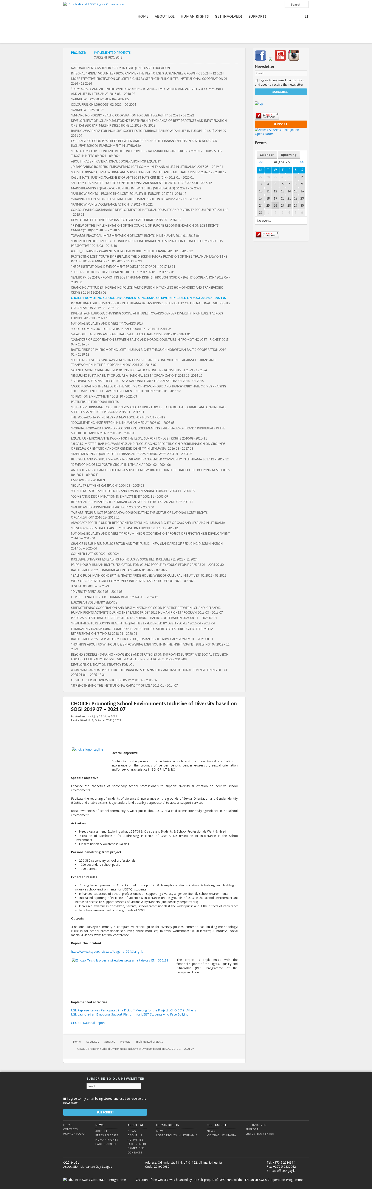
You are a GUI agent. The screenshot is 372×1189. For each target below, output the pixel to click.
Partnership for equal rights (95, 402)
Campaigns (136, 1148)
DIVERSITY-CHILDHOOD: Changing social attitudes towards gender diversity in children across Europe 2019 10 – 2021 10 (147, 316)
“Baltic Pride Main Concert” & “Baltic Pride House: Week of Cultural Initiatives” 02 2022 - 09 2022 (148, 575)
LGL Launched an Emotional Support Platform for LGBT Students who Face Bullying (129, 1014)
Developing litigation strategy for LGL (102, 665)
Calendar (267, 155)
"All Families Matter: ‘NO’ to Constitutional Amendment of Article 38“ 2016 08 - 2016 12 (141, 183)
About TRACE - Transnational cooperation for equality (116, 161)
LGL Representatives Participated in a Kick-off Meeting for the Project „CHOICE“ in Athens (133, 1010)
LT (307, 17)
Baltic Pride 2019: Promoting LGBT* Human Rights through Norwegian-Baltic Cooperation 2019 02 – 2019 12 (148, 352)
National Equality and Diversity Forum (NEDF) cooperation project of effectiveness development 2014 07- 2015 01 (150, 536)
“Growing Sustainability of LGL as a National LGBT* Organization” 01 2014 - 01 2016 (137, 381)
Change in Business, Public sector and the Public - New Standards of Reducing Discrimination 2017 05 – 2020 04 (147, 546)
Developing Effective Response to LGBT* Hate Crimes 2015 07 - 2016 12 (126, 220)
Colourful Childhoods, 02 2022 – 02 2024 (103, 105)
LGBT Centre (137, 1144)
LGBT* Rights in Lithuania (176, 1135)
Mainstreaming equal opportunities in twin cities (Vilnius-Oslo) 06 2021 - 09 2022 (136, 188)
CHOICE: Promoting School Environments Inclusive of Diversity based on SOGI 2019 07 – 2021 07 (148, 298)
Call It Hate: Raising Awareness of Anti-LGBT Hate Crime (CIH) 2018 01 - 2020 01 (132, 178)
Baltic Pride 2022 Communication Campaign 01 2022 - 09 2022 (119, 570)
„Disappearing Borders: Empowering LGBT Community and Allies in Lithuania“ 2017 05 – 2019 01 (147, 167)
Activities (109, 1041)
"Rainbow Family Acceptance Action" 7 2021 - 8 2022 (112, 204)
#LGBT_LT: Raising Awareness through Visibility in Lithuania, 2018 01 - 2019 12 (132, 251)
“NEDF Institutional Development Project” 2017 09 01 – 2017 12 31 (123, 267)
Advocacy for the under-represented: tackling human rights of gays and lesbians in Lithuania (148, 523)
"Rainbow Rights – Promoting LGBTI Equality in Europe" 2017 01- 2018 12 (128, 194)
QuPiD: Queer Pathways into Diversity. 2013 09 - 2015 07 (114, 680)
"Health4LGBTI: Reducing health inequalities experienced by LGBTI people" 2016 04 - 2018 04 (143, 623)
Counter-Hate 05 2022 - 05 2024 (95, 554)
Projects (125, 1041)
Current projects (108, 57)
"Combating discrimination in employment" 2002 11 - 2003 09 (119, 497)
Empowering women (88, 480)
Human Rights (195, 17)
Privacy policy (74, 1133)
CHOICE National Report (88, 1023)
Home (143, 17)
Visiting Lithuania (221, 1135)
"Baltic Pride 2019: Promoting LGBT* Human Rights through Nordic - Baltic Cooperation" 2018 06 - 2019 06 (150, 280)
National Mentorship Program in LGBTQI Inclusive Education (120, 68)
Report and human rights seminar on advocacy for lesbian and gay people (132, 502)
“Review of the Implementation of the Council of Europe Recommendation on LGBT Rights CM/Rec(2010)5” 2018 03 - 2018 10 (145, 228)
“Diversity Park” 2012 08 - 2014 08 (96, 592)
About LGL (165, 17)
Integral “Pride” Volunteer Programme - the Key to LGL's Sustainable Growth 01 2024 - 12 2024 (147, 73)
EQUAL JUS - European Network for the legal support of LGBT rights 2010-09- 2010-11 (139, 438)
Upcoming (289, 155)
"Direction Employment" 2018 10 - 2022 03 (104, 396)
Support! (257, 17)
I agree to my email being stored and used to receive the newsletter (279, 82)
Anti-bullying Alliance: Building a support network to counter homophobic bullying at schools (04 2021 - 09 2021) (150, 473)
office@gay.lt (286, 1171)
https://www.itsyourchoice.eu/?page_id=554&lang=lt (107, 951)
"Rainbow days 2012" (87, 110)
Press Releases (106, 1135)
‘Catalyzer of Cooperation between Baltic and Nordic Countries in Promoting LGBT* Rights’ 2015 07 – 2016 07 (150, 342)
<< (261, 162)
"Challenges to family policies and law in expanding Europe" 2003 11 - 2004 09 (133, 491)
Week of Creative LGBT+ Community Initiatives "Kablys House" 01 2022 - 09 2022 (133, 581)
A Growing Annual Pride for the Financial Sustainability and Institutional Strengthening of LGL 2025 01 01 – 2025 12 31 (149, 673)
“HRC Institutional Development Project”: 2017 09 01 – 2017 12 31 (123, 272)
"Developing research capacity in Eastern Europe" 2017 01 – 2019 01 (125, 528)
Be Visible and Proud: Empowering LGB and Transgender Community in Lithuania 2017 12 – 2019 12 (150, 459)
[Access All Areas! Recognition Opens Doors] (281, 134)
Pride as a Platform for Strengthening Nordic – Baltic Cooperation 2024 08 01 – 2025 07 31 (144, 618)
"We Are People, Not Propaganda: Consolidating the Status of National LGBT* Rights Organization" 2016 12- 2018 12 (139, 515)
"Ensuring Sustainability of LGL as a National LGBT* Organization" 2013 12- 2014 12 (136, 376)
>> (302, 162)
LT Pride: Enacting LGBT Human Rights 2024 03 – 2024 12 (114, 597)
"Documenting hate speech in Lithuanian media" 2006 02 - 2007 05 (123, 423)
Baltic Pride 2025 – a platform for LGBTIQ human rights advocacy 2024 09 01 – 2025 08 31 (142, 639)
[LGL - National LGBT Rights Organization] (93, 21)
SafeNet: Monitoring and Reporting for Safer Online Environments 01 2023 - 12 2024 (139, 370)
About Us (135, 1135)
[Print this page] (236, 716)
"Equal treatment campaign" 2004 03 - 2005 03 (107, 486)
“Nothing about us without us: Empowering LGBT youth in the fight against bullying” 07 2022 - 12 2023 (150, 647)
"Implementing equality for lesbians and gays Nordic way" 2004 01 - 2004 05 (131, 454)
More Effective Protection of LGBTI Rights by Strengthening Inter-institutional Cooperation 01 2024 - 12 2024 (149, 81)
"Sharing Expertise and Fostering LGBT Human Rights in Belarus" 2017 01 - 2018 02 (136, 199)
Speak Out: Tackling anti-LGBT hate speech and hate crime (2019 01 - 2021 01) (131, 334)
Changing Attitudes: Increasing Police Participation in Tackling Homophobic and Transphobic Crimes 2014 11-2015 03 (147, 290)
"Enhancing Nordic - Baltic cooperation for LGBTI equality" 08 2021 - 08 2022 (132, 115)
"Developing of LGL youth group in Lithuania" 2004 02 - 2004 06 (121, 465)
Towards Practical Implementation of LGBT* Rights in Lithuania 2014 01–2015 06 (135, 236)
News (99, 1125)
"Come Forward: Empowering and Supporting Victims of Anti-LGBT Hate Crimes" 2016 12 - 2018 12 (148, 172)
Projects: (78, 53)
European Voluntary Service (94, 602)
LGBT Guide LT (106, 1144)
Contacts (70, 1129)
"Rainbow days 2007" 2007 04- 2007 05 (100, 99)
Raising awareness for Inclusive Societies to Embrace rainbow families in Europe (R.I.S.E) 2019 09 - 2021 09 (149, 133)
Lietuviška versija (260, 1133)
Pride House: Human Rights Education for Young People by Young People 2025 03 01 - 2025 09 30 (147, 565)
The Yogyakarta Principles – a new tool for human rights (118, 417)
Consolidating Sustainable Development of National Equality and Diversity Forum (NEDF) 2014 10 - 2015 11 (149, 212)
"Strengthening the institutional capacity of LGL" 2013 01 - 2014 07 (124, 685)
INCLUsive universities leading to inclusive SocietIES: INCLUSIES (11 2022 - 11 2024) (134, 559)
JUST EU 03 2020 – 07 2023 (90, 586)
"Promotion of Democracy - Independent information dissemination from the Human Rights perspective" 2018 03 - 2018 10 (147, 244)
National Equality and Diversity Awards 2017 (107, 323)
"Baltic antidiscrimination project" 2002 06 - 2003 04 (112, 507)
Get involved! (228, 17)
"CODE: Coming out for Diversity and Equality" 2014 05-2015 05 (121, 329)
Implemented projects (112, 53)
